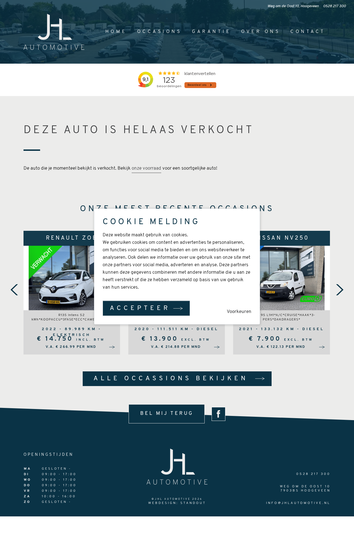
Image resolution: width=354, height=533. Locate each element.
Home (116, 31)
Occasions (159, 31)
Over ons (260, 31)
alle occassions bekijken (170, 379)
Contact (308, 31)
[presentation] (14, 289)
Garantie (211, 31)
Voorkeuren (239, 311)
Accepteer (140, 308)
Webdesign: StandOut (177, 503)
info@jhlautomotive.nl (298, 503)
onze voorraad (146, 168)
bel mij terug (166, 413)
